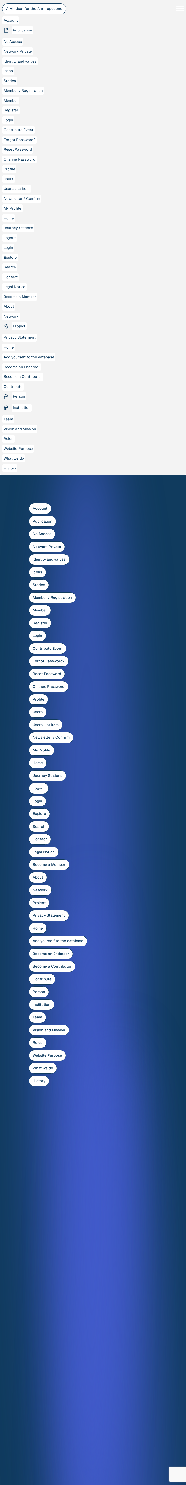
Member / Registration (52, 597)
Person (39, 991)
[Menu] (180, 8)
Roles (37, 1042)
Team (37, 1017)
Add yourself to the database (58, 940)
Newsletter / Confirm (51, 737)
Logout (39, 788)
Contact (40, 839)
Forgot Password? (49, 661)
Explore (39, 813)
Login (37, 635)
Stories (39, 584)
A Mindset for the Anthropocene (34, 8)
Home (38, 762)
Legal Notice (44, 852)
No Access (42, 533)
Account (40, 508)
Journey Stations (47, 775)
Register (40, 623)
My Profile (41, 750)
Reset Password (47, 674)
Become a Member (49, 864)
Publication (42, 521)
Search (39, 826)
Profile (38, 699)
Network (40, 890)
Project (39, 902)
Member (40, 610)
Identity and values (49, 559)
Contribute (42, 979)
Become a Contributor (52, 966)
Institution (41, 1004)
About (38, 877)
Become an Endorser (51, 953)
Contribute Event (47, 648)
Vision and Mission (49, 1030)
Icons (37, 572)
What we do (43, 1068)
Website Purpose (47, 1055)
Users (38, 712)
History (39, 1081)
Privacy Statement (49, 915)
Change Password (48, 686)
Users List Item (46, 724)
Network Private (47, 546)
